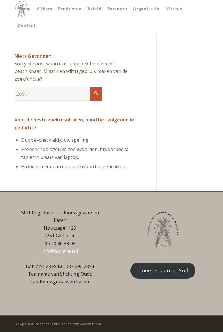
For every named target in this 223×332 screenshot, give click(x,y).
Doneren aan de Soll (163, 270)
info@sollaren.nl (60, 251)
